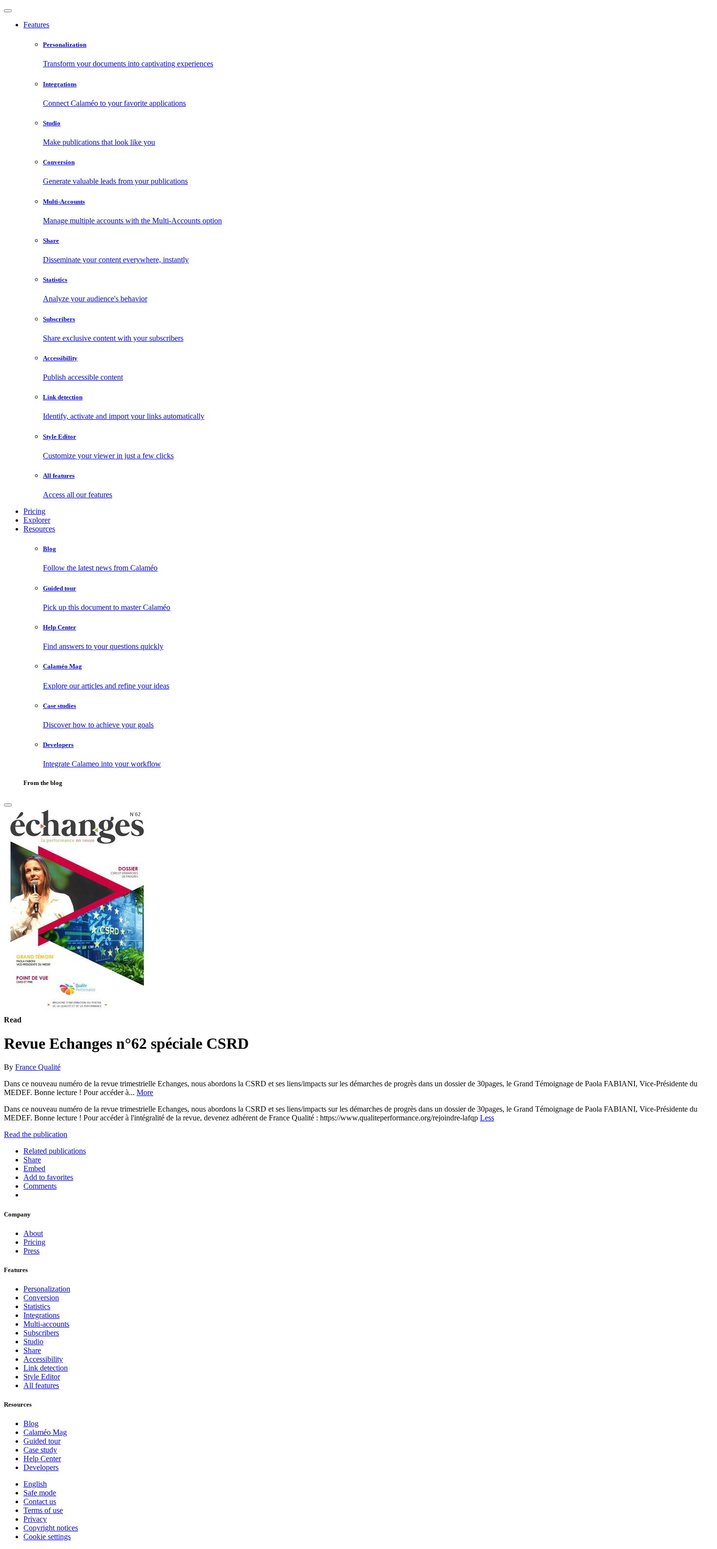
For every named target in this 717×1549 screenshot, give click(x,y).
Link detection (45, 1368)
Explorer (36, 520)
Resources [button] (39, 529)
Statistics (36, 1306)
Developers (41, 1467)
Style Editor (41, 1377)
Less (487, 1118)
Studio (33, 1341)
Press (31, 1251)
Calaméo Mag (45, 1432)
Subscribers (41, 1333)
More (145, 1092)
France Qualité (37, 1067)
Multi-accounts (46, 1324)
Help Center (42, 1458)
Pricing (34, 511)
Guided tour (41, 1441)
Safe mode (39, 1493)
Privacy (35, 1519)
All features (41, 1385)
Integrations (41, 1315)
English (35, 1484)
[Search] (8, 805)
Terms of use (43, 1510)
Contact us (39, 1501)
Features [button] (36, 24)
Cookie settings (47, 1536)
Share (32, 1350)
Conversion (41, 1298)
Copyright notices (50, 1528)
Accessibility (43, 1359)
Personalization (46, 1289)
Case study (40, 1450)
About (33, 1233)
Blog (31, 1423)
